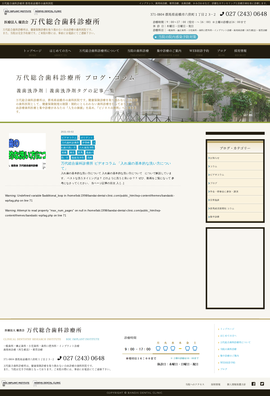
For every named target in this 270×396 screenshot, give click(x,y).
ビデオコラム (69, 137)
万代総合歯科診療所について (99, 53)
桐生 (72, 152)
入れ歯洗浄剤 (86, 147)
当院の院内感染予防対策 (177, 36)
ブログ (221, 53)
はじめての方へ (60, 53)
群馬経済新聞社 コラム (222, 208)
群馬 (80, 152)
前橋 (64, 152)
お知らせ (214, 158)
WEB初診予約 (199, 53)
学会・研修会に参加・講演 (224, 191)
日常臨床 (214, 200)
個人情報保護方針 (236, 384)
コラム (213, 166)
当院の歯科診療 (138, 53)
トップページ (32, 53)
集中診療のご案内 (169, 53)
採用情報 (240, 53)
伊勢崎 (86, 142)
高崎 (89, 157)
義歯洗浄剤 (78, 157)
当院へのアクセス (195, 384)
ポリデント (87, 137)
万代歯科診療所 (70, 142)
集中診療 (214, 216)
